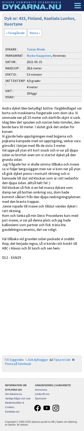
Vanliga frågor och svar (18, 398)
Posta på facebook (18, 364)
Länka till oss (42, 394)
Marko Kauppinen (39, 56)
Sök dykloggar (38, 360)
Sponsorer (40, 398)
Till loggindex (14, 360)
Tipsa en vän (62, 360)
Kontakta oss (12, 411)
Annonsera (41, 389)
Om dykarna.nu (13, 394)
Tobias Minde (36, 49)
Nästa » (35, 33)
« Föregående (15, 33)
